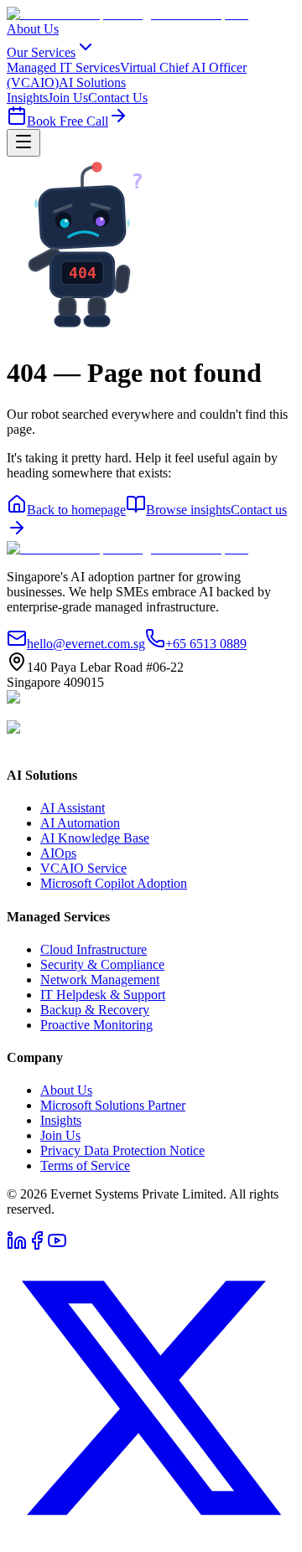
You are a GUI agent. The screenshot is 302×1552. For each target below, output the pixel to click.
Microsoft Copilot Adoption (113, 883)
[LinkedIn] (17, 1246)
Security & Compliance (102, 964)
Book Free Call (67, 121)
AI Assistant (72, 808)
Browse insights (188, 510)
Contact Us (118, 97)
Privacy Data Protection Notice (122, 1150)
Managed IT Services (63, 67)
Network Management (99, 979)
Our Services (41, 52)
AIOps (58, 853)
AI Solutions (92, 82)
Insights (27, 97)
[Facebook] (37, 1246)
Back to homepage (76, 510)
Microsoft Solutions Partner (112, 1105)
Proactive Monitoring (96, 1025)
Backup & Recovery (94, 1010)
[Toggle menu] (23, 143)
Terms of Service (85, 1165)
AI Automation (80, 823)
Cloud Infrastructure (93, 949)
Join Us (68, 97)
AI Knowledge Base (94, 838)
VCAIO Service (83, 868)
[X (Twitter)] (151, 1537)
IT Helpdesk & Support (102, 994)
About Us (33, 29)
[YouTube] (57, 1246)
